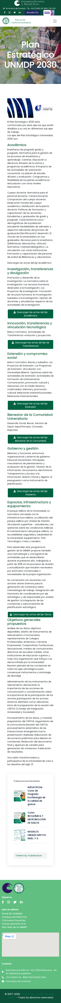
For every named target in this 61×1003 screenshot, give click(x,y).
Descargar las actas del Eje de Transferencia (32, 344)
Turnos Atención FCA (14, 923)
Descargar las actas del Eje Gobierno (32, 493)
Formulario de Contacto (16, 8)
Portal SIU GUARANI (12, 913)
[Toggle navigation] (55, 21)
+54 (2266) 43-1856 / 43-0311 (42, 8)
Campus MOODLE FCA (14, 917)
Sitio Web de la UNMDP (14, 927)
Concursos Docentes (14, 920)
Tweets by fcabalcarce (28, 855)
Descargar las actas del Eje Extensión (32, 405)
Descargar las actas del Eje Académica (32, 314)
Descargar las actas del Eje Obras (32, 614)
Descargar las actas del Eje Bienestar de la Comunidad (31, 439)
